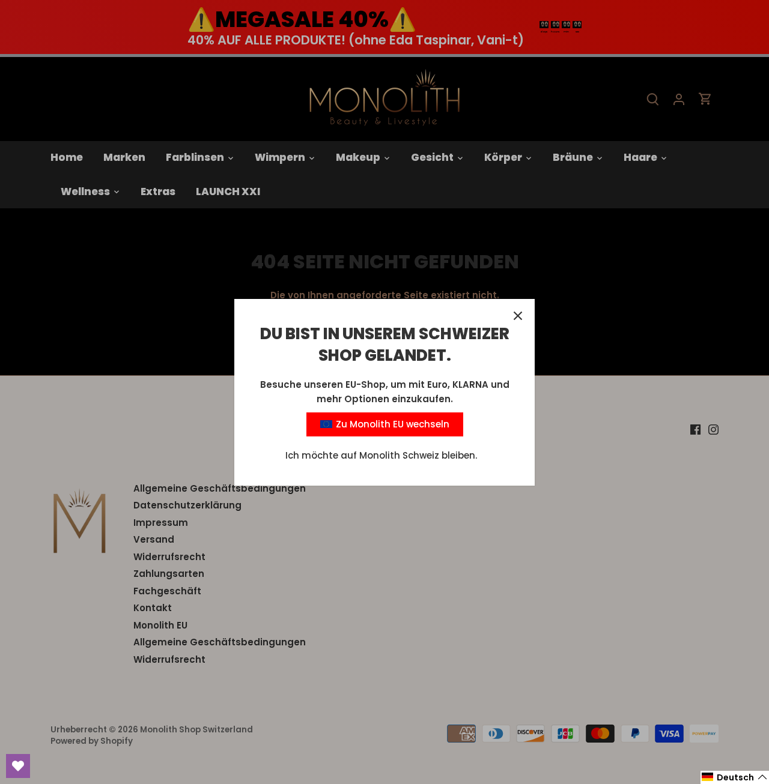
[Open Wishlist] (18, 766)
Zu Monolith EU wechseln (391, 424)
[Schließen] (518, 316)
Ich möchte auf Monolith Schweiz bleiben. (381, 455)
